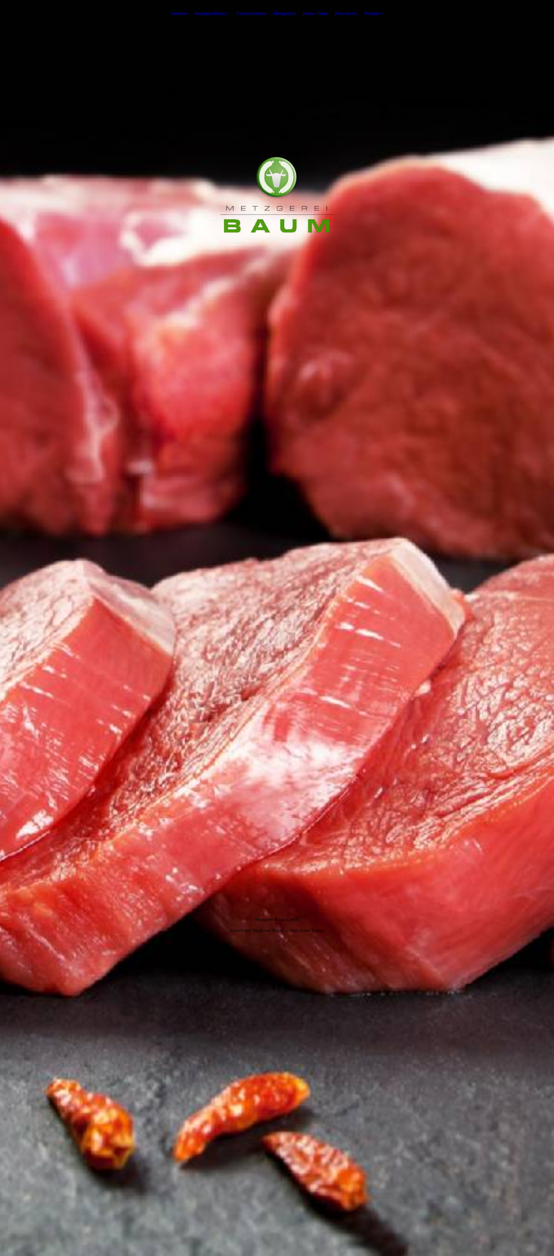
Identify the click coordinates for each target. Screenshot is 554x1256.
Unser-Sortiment (251, 13)
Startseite (179, 13)
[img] (277, 628)
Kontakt (371, 13)
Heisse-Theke (315, 13)
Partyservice (346, 13)
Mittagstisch (284, 13)
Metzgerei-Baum (209, 13)
